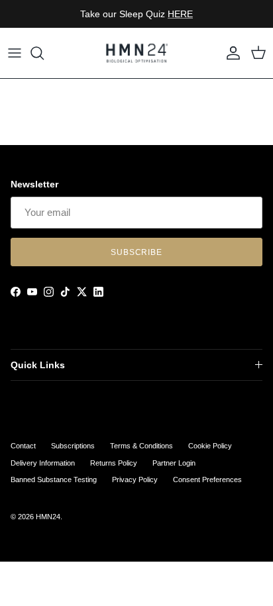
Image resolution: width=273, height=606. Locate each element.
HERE (180, 14)
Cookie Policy (210, 446)
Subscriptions (73, 446)
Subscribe (137, 252)
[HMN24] (136, 53)
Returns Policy (113, 463)
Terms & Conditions (141, 446)
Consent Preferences (207, 479)
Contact (23, 446)
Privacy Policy (135, 479)
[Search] (43, 53)
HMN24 (48, 517)
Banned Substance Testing (54, 479)
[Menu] (14, 53)
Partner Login (173, 463)
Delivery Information (43, 463)
